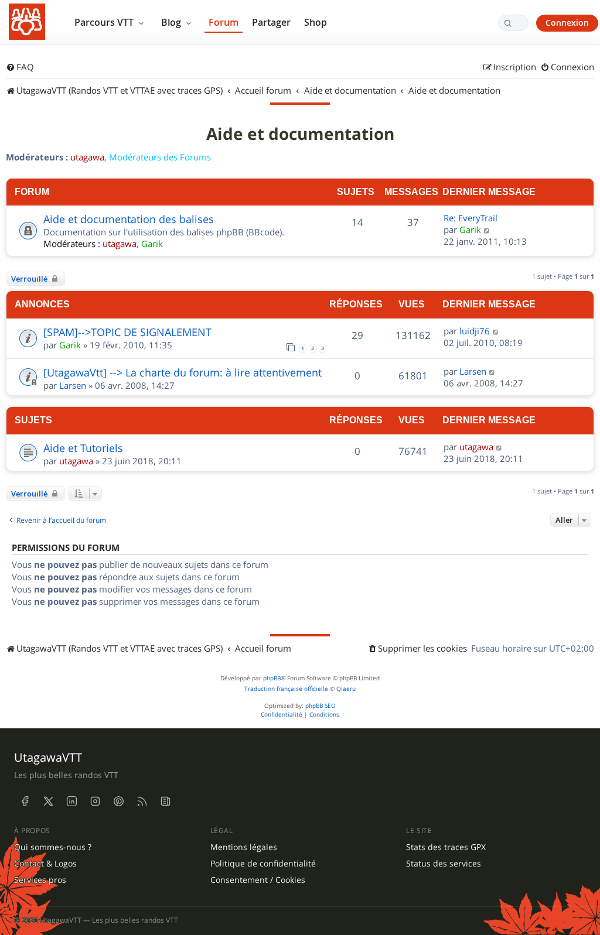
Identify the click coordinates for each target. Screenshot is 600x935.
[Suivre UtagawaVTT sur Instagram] (94, 800)
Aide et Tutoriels (83, 448)
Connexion (567, 22)
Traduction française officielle (286, 689)
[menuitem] (20, 67)
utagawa (87, 157)
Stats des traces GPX (446, 847)
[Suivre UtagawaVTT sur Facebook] (24, 800)
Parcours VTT (105, 22)
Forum (223, 22)
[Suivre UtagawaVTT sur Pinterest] (118, 800)
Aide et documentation (300, 134)
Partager (271, 22)
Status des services (443, 863)
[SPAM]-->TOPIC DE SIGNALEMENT (127, 332)
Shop (315, 22)
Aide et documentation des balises (128, 219)
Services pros (40, 880)
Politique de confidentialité (263, 863)
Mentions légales (243, 847)
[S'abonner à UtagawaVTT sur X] (48, 800)
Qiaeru (346, 689)
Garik (152, 243)
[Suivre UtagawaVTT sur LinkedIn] (71, 800)
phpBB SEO (320, 706)
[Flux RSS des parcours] (141, 800)
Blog (172, 22)
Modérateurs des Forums (160, 157)
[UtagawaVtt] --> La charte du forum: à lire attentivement (182, 372)
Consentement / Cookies (257, 880)
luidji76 (474, 331)
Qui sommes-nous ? (52, 847)
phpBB (272, 678)
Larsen (72, 385)
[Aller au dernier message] (496, 331)
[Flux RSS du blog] (165, 800)
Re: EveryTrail (470, 218)
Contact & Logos (45, 863)
